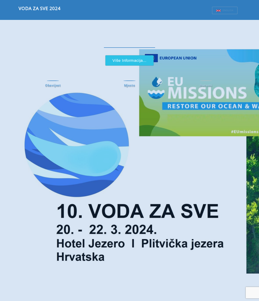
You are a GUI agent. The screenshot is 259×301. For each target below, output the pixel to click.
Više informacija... (129, 60)
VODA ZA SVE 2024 (40, 8)
